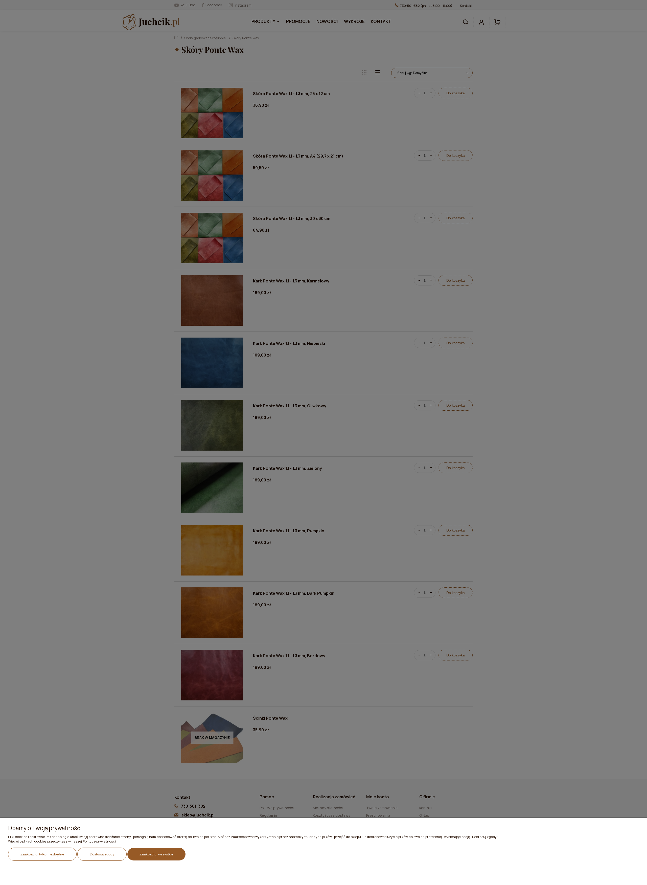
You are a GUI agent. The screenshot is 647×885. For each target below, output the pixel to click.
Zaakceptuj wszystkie (156, 854)
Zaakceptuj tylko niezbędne (42, 854)
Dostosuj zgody (102, 854)
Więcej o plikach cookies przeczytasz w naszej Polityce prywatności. (62, 841)
